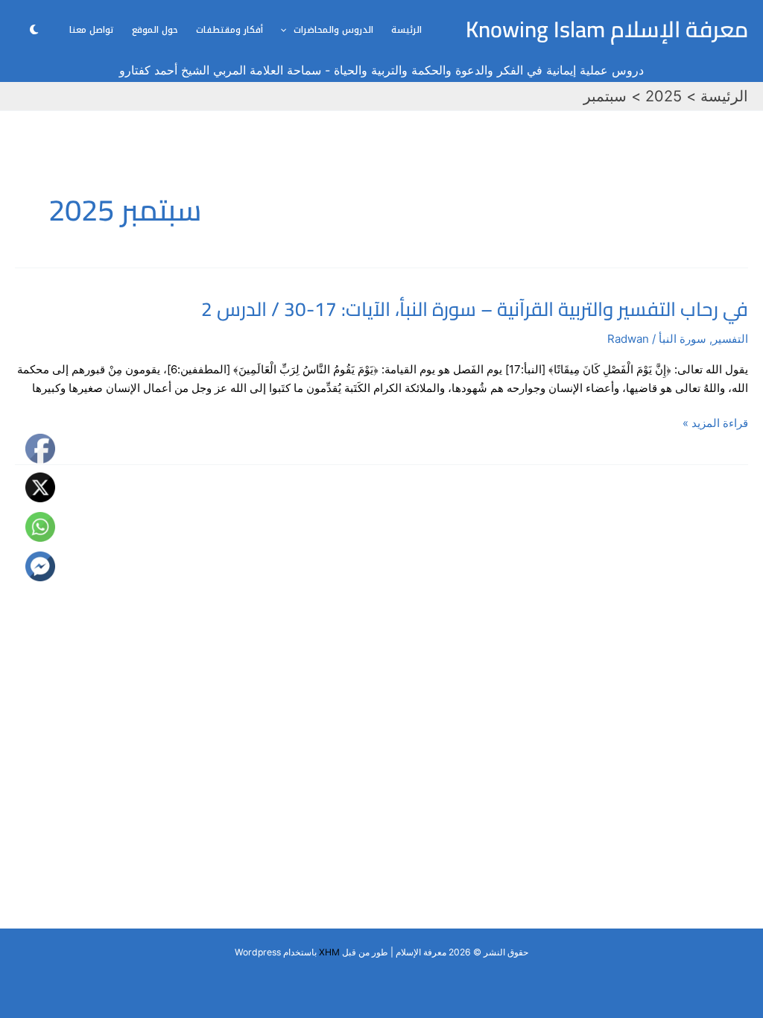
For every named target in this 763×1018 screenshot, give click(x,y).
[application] (287, 30)
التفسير (730, 339)
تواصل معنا (91, 30)
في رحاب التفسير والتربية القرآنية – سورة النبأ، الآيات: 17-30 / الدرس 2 (474, 309)
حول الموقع (155, 30)
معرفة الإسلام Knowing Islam (607, 29)
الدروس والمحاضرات (333, 30)
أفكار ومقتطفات (229, 30)
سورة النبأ (682, 339)
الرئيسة (406, 30)
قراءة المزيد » (715, 423)
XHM (329, 952)
